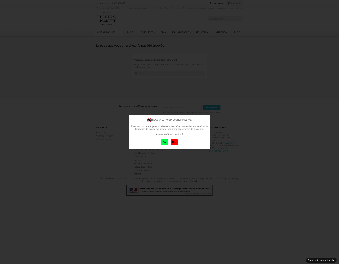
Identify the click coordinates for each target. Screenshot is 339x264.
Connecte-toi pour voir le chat (321, 260)
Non (174, 142)
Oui (164, 142)
